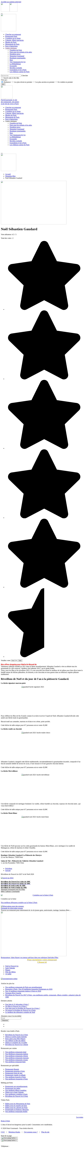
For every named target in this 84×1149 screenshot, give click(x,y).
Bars (11, 60)
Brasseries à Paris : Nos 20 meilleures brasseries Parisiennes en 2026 (28, 989)
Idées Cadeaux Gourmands (10, 891)
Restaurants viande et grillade (15, 1075)
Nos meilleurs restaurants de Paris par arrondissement (23, 987)
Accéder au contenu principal (11, 2)
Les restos (79, 1117)
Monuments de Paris (12, 44)
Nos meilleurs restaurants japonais (17, 1058)
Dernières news (15, 54)
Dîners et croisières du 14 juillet (16, 1043)
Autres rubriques (11, 48)
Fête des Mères (10, 972)
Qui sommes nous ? (31, 1132)
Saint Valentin (10, 968)
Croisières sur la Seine (13, 38)
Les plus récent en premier (23, 82)
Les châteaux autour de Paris (19, 72)
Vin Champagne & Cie (17, 62)
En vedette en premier (65, 82)
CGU (3, 1132)
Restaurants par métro (12, 1088)
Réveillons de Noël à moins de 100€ (14, 887)
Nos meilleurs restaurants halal (15, 1052)
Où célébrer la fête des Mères (15, 1041)
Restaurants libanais (12, 1069)
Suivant (7, 870)
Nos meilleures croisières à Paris (16, 1094)
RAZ (3, 84)
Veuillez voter (5, 660)
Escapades (13, 66)
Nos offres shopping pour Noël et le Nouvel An (19, 664)
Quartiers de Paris (16, 50)
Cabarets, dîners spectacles (14, 40)
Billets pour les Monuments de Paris (17, 1104)
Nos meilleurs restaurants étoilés (16, 1111)
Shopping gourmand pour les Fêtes (13, 889)
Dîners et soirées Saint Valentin (16, 1037)
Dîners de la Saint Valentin (14, 1092)
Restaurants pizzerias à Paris (15, 1071)
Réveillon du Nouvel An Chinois (16, 1044)
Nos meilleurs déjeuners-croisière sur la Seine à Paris (19, 902)
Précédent (8, 868)
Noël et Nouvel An (11, 966)
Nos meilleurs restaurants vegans (16, 1060)
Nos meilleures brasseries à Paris (16, 1079)
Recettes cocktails (16, 68)
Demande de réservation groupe (12, 908)
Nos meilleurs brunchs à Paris (15, 1077)
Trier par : (4, 80)
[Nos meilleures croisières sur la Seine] (42, 895)
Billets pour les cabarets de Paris (16, 1108)
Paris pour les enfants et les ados (21, 52)
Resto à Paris (5, 1121)
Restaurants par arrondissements (16, 1086)
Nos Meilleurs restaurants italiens (16, 1054)
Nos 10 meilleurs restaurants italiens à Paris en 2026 (23, 991)
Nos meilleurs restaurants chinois (16, 1056)
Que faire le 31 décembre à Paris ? (17, 1004)
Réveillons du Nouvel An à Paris (16, 1035)
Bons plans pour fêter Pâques (15, 1039)
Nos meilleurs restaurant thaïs (15, 1062)
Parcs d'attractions (11, 46)
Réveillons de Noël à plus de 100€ (13, 885)
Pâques (7, 970)
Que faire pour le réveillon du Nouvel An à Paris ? (22, 1008)
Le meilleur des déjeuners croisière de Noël (20, 1012)
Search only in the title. (11, 78)
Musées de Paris (10, 42)
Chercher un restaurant (13, 34)
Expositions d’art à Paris (18, 70)
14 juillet (8, 974)
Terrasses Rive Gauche (13, 993)
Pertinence (7, 82)
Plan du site (45, 1132)
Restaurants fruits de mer (13, 1073)
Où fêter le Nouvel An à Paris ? (16, 1006)
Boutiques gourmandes (17, 58)
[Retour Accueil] (9, 11)
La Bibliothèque (15, 64)
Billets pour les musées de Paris (16, 1106)
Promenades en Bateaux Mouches (17, 1110)
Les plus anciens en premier (45, 82)
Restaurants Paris (11, 36)
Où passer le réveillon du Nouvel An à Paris (20, 1010)
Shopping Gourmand (17, 56)
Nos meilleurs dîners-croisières (15, 1090)
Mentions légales (14, 1132)
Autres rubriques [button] (11, 121)
